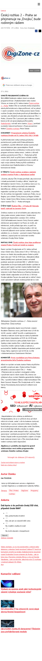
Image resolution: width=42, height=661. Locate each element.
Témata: (4, 490)
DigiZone (24, 490)
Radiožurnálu (6, 123)
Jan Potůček (5, 28)
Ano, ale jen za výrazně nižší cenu (17, 521)
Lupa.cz (3, 10)
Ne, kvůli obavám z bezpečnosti (17, 531)
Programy (34, 490)
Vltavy (30, 123)
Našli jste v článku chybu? (9, 465)
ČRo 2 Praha (13, 490)
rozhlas (12, 494)
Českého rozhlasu (12, 128)
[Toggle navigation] (39, 4)
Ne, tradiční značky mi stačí (15, 526)
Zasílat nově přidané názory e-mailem (13, 462)
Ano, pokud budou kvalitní (15, 516)
